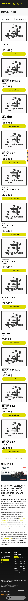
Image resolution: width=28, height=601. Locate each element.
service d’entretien (5, 526)
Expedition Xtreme (11, 81)
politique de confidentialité (6, 585)
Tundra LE (7, 45)
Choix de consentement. (11, 586)
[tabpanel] (19, 565)
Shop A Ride (11, 592)
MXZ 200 (6, 334)
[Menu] (25, 4)
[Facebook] (21, 573)
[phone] (18, 4)
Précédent (8, 458)
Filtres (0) (8, 19)
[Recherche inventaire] (14, 4)
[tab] (16, 557)
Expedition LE (8, 153)
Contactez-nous (8, 538)
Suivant (21, 458)
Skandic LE (7, 117)
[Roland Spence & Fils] (6, 4)
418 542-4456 (6, 563)
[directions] (21, 4)
